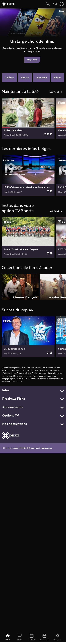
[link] (28, 118)
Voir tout (54, 92)
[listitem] (20, 287)
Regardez (32, 60)
